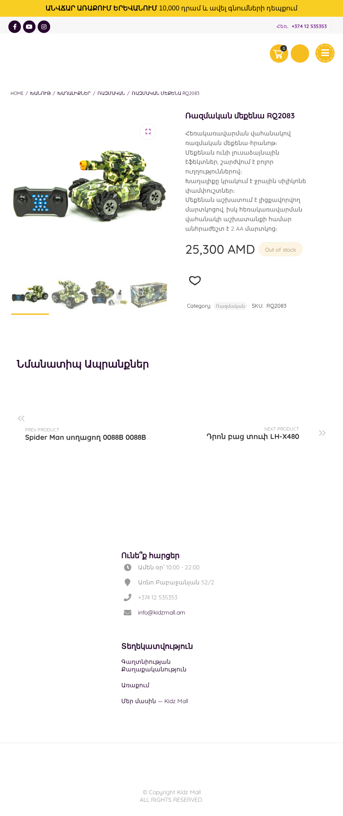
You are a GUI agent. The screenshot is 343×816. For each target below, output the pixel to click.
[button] (147, 131)
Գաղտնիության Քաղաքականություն (154, 665)
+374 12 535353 (309, 26)
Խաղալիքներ (74, 93)
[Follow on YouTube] (29, 26)
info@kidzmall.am (161, 612)
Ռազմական (111, 93)
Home (16, 93)
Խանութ (40, 93)
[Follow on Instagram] (44, 26)
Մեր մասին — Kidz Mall (154, 701)
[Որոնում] (300, 53)
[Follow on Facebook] (14, 26)
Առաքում (135, 685)
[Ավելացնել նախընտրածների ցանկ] (195, 281)
